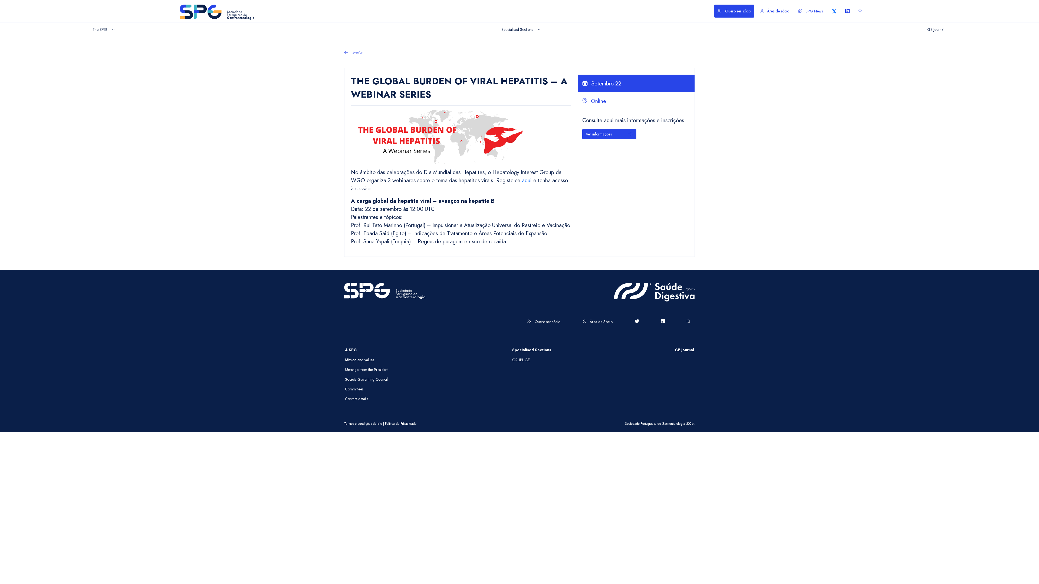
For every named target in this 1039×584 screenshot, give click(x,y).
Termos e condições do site (363, 423)
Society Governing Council (366, 379)
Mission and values (359, 360)
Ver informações (599, 134)
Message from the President (366, 369)
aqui (527, 180)
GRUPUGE (521, 360)
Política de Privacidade (400, 423)
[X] (834, 11)
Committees (354, 389)
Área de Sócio (600, 321)
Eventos (358, 52)
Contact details (356, 399)
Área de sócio (777, 11)
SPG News (813, 11)
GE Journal (684, 350)
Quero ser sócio (737, 11)
